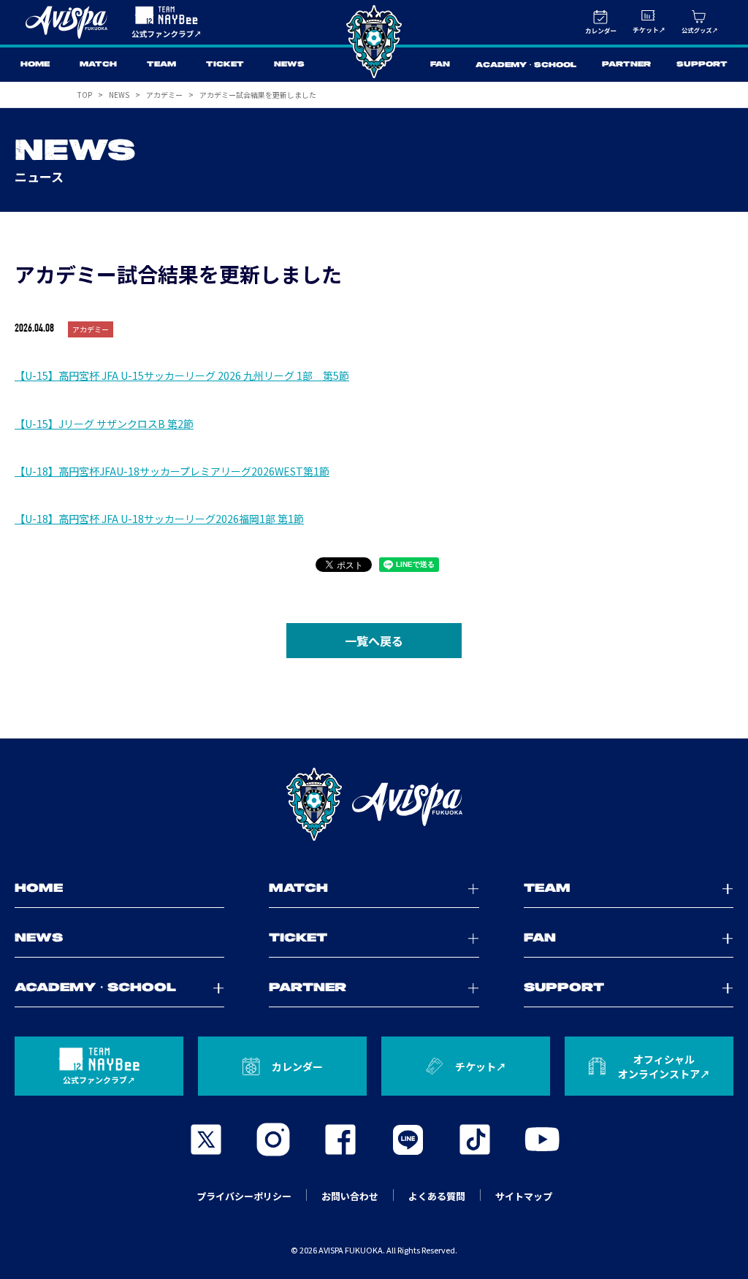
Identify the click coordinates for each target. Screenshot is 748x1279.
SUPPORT (702, 65)
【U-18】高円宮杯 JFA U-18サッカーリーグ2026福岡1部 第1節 (159, 518)
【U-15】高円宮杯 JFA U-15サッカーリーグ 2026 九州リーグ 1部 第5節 (182, 375)
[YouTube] (542, 1139)
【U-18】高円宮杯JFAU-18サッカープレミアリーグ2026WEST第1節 (172, 471)
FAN (440, 65)
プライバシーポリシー (243, 1196)
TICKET (225, 65)
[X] (206, 1139)
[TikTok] (474, 1139)
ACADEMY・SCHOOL (526, 65)
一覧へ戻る (374, 640)
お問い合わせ (349, 1196)
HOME (35, 65)
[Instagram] (273, 1139)
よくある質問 (436, 1196)
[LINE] (407, 1139)
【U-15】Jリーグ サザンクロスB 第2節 (104, 423)
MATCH (98, 65)
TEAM (161, 65)
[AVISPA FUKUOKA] (374, 804)
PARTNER (626, 65)
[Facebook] (340, 1139)
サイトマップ (523, 1196)
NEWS (289, 65)
